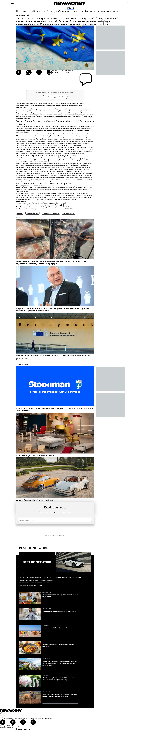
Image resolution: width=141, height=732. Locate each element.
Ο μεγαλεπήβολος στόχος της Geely (69, 577)
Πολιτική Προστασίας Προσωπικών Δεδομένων (23, 718)
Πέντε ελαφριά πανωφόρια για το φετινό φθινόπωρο (59, 611)
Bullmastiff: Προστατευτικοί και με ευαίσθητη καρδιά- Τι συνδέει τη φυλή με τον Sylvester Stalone (59, 695)
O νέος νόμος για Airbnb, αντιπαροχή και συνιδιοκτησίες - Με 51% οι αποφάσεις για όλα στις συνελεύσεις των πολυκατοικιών (60, 663)
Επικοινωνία (48, 718)
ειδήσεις (33, 209)
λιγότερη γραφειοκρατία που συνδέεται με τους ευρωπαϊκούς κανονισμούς (63, 23)
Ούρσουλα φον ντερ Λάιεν (75, 126)
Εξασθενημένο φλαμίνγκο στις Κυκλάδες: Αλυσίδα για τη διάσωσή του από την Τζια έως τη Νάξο (60, 679)
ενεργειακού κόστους (50, 115)
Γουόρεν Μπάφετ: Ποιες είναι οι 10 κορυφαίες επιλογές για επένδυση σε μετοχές (41, 203)
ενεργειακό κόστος (69, 213)
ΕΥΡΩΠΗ (70, 8)
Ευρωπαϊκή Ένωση (32, 213)
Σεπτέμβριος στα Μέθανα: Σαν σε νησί (54, 628)
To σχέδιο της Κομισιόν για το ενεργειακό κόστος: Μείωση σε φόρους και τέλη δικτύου (43, 207)
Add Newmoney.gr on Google (54, 97)
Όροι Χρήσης (4, 718)
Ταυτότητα (41, 718)
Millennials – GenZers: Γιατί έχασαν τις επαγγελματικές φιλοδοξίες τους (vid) (40, 205)
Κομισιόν (66, 153)
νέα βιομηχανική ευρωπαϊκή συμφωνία (74, 21)
